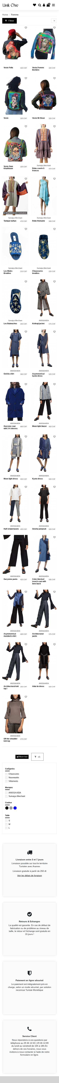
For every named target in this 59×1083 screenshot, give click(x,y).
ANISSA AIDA (15, 793)
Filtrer (11, 20)
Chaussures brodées (37, 272)
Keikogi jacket (38, 323)
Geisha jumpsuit (39, 529)
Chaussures (14, 774)
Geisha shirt (9, 374)
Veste (6, 118)
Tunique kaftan (10, 221)
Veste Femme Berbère (38, 69)
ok (38, 757)
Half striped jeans (11, 529)
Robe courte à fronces (38, 169)
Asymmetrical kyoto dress (38, 375)
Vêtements (13, 781)
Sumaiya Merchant (17, 796)
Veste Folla (8, 68)
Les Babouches (10, 323)
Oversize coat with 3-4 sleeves (11, 427)
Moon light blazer (39, 426)
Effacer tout (22, 757)
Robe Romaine (38, 221)
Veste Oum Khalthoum (8, 167)
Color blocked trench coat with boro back (39, 581)
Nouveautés (14, 777)
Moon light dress (11, 479)
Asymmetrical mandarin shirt (10, 635)
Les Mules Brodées (8, 272)
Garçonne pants (10, 579)
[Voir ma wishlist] (27, 6)
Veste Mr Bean (38, 118)
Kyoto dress (37, 479)
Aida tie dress (38, 686)
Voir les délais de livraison (29, 875)
